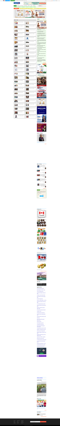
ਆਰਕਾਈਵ (20, 0)
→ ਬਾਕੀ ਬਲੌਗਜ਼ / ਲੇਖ (44, 188)
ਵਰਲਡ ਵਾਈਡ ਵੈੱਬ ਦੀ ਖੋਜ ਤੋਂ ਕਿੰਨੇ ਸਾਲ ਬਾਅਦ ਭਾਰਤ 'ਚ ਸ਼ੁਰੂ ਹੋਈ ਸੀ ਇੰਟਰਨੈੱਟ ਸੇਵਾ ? (41, 252)
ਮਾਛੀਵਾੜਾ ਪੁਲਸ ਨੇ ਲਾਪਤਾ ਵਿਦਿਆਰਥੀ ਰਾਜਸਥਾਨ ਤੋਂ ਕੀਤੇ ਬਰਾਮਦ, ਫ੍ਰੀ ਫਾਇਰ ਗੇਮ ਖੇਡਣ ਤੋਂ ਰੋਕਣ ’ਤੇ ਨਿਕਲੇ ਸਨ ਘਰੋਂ (41, 41)
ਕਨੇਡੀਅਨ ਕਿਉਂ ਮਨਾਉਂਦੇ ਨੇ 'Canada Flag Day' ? (41, 261)
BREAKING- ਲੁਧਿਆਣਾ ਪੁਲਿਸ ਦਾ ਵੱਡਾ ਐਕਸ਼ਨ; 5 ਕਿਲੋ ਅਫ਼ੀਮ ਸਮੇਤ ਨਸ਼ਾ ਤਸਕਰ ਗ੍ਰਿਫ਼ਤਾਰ (41, 38)
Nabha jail (38, 317)
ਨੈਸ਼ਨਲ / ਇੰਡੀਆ (25, 5)
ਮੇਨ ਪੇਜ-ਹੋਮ (15, 5)
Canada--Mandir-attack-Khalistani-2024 (41, 306)
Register (56, 0)
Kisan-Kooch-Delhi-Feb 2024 (40, 346)
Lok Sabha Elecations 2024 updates (41, 339)
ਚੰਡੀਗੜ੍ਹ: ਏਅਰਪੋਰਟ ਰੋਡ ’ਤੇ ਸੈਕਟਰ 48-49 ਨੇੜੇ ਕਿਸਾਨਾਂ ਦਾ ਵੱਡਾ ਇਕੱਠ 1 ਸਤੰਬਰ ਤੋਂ (30, 8)
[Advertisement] (41, 153)
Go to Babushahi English (8, 0)
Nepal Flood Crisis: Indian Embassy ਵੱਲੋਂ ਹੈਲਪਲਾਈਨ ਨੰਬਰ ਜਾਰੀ (41, 29)
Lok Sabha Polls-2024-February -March (41, 341)
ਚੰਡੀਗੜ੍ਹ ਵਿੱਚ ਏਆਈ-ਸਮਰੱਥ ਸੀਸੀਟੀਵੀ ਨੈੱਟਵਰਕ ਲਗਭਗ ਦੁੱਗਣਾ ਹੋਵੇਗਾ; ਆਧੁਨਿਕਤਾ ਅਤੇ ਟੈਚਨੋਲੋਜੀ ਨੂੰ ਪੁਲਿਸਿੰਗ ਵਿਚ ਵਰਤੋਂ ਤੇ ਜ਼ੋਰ (41, 60)
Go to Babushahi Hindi (13, 0)
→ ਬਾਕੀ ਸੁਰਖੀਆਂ (44, 62)
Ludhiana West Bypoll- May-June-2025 (41, 293)
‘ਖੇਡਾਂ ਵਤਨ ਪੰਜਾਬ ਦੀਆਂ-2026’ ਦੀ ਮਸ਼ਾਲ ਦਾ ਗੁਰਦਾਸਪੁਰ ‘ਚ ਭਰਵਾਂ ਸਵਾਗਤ (40, 58)
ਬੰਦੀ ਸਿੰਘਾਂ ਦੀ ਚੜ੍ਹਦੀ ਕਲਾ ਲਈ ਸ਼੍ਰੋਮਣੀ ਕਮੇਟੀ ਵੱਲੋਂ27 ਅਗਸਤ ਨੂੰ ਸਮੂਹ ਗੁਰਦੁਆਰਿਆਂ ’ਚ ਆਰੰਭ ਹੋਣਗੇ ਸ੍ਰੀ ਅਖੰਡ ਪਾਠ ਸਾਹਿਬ (41, 43)
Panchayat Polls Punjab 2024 (41, 312)
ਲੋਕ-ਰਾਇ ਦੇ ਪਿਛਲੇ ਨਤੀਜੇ (44, 197)
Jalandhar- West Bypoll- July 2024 (41, 329)
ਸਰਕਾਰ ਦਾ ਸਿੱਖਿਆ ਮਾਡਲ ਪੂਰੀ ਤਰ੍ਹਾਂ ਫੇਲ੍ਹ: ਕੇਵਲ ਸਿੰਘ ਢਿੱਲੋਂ (41, 54)
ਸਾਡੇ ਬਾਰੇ (15, 0)
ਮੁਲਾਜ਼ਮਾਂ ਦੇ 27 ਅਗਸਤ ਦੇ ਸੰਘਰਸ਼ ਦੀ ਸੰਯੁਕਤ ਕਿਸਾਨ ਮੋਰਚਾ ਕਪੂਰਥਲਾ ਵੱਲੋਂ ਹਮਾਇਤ (41, 48)
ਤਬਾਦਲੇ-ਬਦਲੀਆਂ (18, 5)
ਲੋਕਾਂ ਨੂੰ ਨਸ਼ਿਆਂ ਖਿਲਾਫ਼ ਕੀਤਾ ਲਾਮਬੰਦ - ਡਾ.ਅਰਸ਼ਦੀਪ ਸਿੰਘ (41, 56)
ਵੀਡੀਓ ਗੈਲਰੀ (34, 5)
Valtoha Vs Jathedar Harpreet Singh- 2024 (41, 308)
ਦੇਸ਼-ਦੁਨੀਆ (29, 5)
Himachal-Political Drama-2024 (41, 344)
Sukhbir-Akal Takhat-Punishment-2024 (41, 302)
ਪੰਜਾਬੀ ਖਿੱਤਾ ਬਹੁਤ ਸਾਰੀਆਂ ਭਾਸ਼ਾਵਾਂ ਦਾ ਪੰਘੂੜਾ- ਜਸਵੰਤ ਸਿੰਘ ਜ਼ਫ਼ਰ (41, 52)
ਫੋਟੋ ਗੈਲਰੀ (31, 5)
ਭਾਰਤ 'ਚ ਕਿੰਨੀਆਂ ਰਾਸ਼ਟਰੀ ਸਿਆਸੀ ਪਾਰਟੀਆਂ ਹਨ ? (41, 235)
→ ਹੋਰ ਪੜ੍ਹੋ (45, 408)
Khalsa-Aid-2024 (39, 321)
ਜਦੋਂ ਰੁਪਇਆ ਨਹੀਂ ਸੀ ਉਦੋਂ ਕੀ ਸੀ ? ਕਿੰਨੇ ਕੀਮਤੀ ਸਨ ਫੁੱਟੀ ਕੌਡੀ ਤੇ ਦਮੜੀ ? (41, 227)
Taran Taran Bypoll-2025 (40, 291)
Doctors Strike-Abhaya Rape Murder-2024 (40, 320)
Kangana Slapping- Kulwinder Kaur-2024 (41, 333)
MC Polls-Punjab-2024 (40, 298)
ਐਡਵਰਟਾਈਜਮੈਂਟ (22, 0)
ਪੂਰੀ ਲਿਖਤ (42, 353)
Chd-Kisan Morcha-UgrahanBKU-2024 (41, 314)
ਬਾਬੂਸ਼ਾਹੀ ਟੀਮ (18, 0)
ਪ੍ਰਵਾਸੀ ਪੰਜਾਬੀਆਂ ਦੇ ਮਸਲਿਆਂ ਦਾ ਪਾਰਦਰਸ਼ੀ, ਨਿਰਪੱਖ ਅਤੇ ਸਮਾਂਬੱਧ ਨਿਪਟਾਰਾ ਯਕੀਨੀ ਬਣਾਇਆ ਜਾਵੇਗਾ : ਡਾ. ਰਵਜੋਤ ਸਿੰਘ (41, 36)
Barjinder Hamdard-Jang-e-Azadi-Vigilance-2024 (41, 335)
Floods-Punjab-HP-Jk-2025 (40, 288)
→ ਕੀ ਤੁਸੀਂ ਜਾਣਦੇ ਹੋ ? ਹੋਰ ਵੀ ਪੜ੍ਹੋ (43, 271)
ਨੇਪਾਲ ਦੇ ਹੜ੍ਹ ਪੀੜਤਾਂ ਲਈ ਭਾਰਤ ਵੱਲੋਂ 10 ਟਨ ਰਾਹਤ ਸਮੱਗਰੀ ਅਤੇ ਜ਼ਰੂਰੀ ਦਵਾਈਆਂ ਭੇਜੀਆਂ (41, 31)
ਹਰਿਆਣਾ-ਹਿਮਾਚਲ (21, 5)
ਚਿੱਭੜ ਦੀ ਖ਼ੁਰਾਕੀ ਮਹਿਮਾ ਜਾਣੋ (39, 269)
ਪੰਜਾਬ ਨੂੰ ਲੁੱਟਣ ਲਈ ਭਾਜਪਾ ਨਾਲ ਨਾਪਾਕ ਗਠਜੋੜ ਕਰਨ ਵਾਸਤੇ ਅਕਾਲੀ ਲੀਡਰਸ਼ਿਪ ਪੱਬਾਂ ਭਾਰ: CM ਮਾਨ (41, 33)
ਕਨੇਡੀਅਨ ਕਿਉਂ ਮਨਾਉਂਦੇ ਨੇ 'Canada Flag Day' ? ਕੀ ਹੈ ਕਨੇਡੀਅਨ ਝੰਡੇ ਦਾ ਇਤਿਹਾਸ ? (41, 218)
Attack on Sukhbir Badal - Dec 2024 (41, 300)
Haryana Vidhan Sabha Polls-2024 (41, 316)
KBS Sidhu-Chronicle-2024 (40, 338)
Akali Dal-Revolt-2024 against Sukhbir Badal (41, 326)
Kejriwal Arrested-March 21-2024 (41, 343)
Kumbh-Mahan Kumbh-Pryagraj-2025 (41, 297)
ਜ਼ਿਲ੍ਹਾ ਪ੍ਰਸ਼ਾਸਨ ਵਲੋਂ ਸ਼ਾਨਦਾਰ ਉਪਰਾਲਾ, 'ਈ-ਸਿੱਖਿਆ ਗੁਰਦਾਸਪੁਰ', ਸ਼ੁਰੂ (41, 50)
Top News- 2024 (39, 311)
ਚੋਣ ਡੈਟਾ (24, 0)
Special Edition (40, 377)
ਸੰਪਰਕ (26, 0)
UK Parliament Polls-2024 (40, 324)
